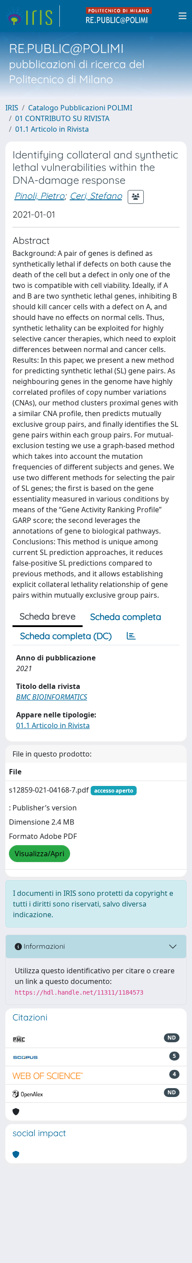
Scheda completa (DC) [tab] (66, 635)
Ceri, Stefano (96, 195)
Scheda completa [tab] (125, 616)
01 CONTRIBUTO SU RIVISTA (62, 118)
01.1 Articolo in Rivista (52, 129)
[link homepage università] (119, 16)
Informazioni (43, 946)
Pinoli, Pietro (39, 195)
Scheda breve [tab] (47, 616)
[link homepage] (32, 16)
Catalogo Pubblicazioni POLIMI (80, 108)
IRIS (11, 108)
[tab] (131, 636)
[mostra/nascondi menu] (183, 16)
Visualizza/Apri (39, 853)
